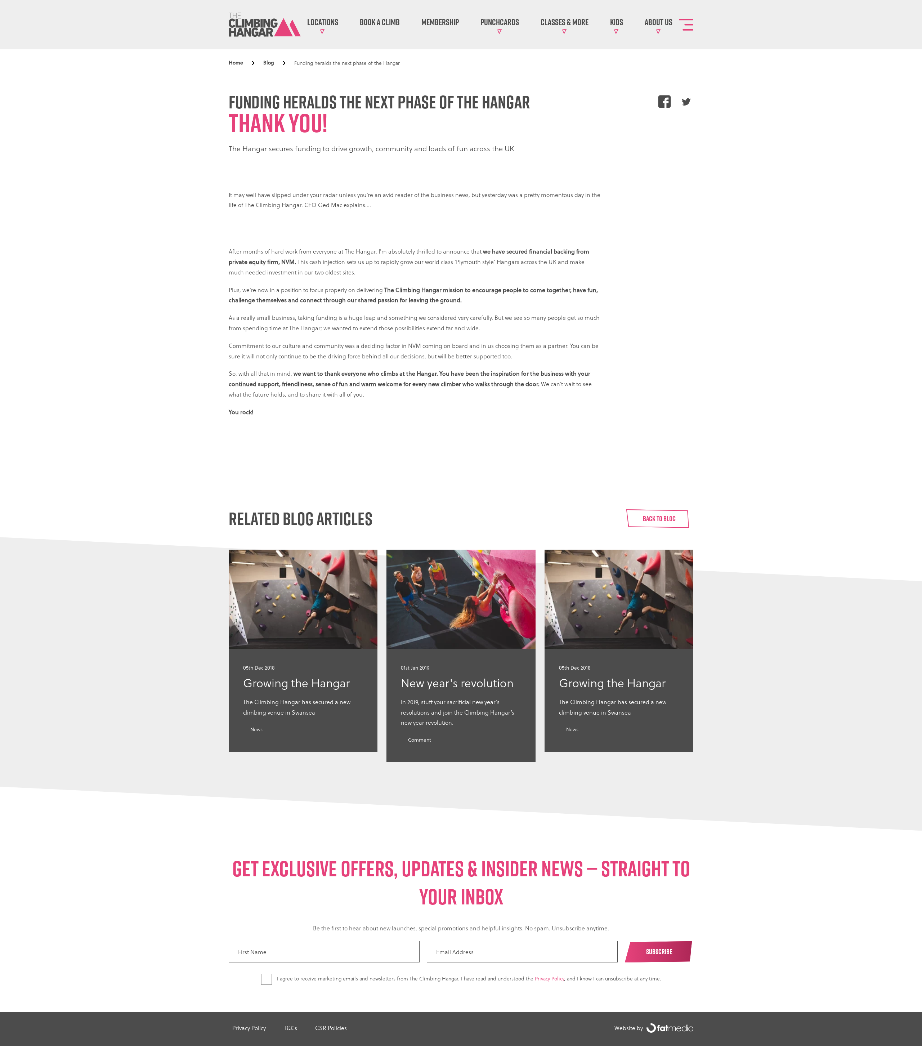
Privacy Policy (549, 978)
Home (236, 62)
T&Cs (290, 1028)
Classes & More (564, 22)
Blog (268, 62)
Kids (616, 22)
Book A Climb (380, 22)
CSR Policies (331, 1028)
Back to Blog (659, 519)
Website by (628, 1028)
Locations (322, 22)
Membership (440, 22)
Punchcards (499, 22)
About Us (658, 22)
